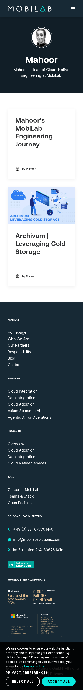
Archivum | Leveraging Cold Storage (40, 244)
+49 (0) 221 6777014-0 (33, 529)
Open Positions (20, 502)
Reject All (23, 681)
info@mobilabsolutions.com (36, 539)
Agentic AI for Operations (29, 417)
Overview (16, 444)
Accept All (58, 681)
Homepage (17, 332)
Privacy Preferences (27, 672)
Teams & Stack (21, 496)
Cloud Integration (22, 391)
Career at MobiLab (23, 489)
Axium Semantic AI (24, 410)
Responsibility (19, 352)
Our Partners (18, 345)
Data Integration (21, 398)
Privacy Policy (34, 666)
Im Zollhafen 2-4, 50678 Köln (38, 550)
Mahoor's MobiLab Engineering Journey (34, 132)
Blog (11, 358)
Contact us (17, 364)
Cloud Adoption (21, 404)
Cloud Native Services (27, 463)
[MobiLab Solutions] (30, 9)
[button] (73, 8)
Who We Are (18, 339)
